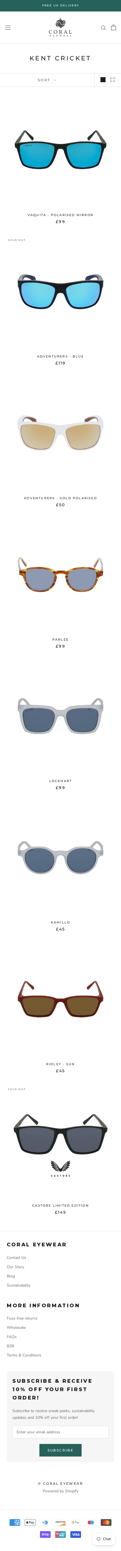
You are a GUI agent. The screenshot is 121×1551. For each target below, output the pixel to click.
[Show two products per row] (112, 79)
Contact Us (16, 1257)
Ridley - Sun (60, 1064)
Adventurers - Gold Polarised (60, 498)
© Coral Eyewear (60, 1483)
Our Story (15, 1267)
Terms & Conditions (24, 1355)
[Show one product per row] (103, 79)
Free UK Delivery (60, 5)
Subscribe (61, 1450)
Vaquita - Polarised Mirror (60, 215)
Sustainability (18, 1285)
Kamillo (60, 922)
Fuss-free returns (22, 1318)
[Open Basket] (113, 27)
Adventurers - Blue (60, 356)
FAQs (12, 1336)
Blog (11, 1276)
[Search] (103, 27)
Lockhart (60, 781)
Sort (45, 80)
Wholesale (16, 1327)
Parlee (60, 639)
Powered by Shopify (61, 1491)
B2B (10, 1346)
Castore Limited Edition (60, 1205)
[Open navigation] (8, 27)
